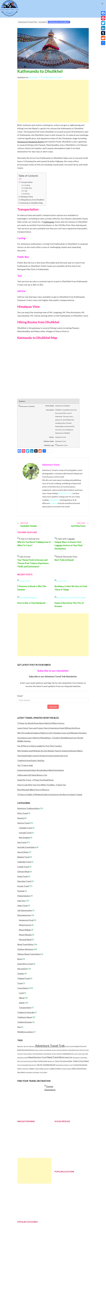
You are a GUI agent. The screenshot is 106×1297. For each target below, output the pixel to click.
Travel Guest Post (24, 1153)
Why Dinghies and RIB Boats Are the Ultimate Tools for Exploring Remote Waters (50, 751)
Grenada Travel (25, 832)
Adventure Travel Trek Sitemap (67, 1290)
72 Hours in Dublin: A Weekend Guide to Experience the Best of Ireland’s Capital (49, 794)
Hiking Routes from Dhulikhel (32, 200)
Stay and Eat (22, 969)
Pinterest (58, 1141)
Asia (56, 1179)
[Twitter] (103, 23)
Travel (19, 983)
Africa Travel (22, 813)
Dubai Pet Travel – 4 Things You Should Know (35, 780)
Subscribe (53, 707)
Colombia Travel (25, 828)
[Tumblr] (103, 33)
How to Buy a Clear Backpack (31, 603)
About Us (21, 1134)
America (58, 1203)
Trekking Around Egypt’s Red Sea (30, 760)
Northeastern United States (80, 1057)
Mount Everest (25, 925)
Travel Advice (22, 988)
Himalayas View (26, 196)
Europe (58, 1191)
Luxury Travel (77, 1053)
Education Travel (24, 881)
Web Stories (59, 1165)
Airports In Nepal (69, 1046)
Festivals (20, 891)
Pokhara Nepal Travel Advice (29, 954)
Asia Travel (21, 842)
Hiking (21, 998)
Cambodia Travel (24, 862)
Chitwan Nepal (23, 871)
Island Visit (60, 1054)
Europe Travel (23, 886)
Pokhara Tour (51, 1061)
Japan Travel (22, 905)
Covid (21, 993)
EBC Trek (82, 1050)
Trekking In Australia (25, 1012)
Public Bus (28, 188)
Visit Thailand (43, 1072)
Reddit (57, 1159)
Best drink (25, 1050)
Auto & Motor (23, 852)
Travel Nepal (25, 1068)
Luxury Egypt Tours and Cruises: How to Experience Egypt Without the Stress (48, 728)
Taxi (25, 191)
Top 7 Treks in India (25, 765)
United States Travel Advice (32, 1072)
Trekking (31, 1068)
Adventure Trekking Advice (28, 808)
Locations (21, 1147)
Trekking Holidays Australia (42, 1068)
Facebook (59, 1128)
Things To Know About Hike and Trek (26, 1065)
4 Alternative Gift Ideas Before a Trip (32, 775)
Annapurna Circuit (26, 920)
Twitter (58, 1134)
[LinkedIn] (103, 28)
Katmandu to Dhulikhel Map (31, 203)
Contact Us (21, 1141)
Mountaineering (24, 915)
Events (20, 1272)
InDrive (27, 194)
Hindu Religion (47, 1053)
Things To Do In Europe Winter (63, 1061)
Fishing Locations (27, 1053)
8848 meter (20, 1046)
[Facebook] (103, 13)
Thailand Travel (23, 978)
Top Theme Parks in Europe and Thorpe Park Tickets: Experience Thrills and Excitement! (33, 563)
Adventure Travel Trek (50, 1045)
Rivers (19, 959)
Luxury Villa (84, 1054)
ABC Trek (26, 1046)
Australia (58, 1185)
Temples (20, 973)
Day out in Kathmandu (62, 1050)
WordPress (70, 1293)
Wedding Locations (25, 1032)
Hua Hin (54, 1053)
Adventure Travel (65, 493)
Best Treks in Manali (64, 560)
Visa (19, 1027)
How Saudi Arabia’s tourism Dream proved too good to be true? (42, 755)
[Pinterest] (103, 18)
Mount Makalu (25, 930)
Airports (20, 818)
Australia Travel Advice (26, 847)
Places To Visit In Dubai (40, 1061)
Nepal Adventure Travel (37, 1057)
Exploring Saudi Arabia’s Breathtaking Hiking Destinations (40, 770)
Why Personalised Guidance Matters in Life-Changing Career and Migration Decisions (52, 733)
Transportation (26, 182)
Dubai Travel (22, 876)
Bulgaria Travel (23, 857)
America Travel (23, 823)
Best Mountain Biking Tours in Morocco (33, 789)
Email (19, 696)
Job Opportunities (24, 910)
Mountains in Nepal (22, 1057)
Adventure (32, 1046)
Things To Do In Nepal (81, 1061)
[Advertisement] (53, 101)
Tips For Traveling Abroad (45, 1065)
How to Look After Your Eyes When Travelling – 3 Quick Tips (41, 785)
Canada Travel (23, 866)
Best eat (31, 1050)
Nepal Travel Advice (25, 944)
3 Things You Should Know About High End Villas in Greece (40, 723)
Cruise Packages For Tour (49, 1050)
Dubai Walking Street (74, 1050)
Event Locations (61, 1216)
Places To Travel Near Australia (25, 1061)
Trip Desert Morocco (66, 1068)
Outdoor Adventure (25, 949)
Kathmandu (48, 222)
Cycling (27, 185)
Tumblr (57, 1153)
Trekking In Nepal (24, 1017)
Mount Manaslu (25, 935)
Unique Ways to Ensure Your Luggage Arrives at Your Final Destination (68, 545)
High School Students (38, 1053)
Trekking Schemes (24, 1022)
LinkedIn (58, 1147)
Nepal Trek (68, 1057)
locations (53, 503)
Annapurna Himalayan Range (30, 141)
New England (24, 837)
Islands (22, 1003)
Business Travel (38, 1050)
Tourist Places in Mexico (62, 1065)
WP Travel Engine (47, 1293)
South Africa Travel (25, 964)
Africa (57, 1197)
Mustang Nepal (25, 939)
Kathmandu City (68, 1054)
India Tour (21, 900)
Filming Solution (23, 896)
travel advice (54, 500)
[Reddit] (103, 38)
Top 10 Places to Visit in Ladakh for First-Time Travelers (39, 746)
